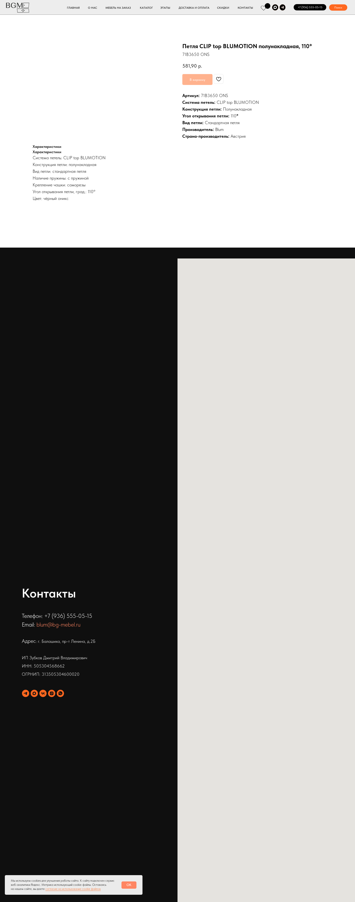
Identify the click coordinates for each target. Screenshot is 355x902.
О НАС (92, 7)
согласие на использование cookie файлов (73, 889)
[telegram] (25, 693)
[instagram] (51, 693)
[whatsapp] (60, 693)
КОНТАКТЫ (245, 7)
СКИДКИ (223, 7)
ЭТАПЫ (165, 7)
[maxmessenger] (34, 693)
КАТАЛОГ (146, 7)
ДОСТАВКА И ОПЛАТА (194, 7)
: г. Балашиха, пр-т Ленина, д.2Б (65, 641)
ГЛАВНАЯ (73, 7)
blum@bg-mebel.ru (58, 624)
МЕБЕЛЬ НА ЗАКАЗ (118, 7)
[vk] (43, 693)
